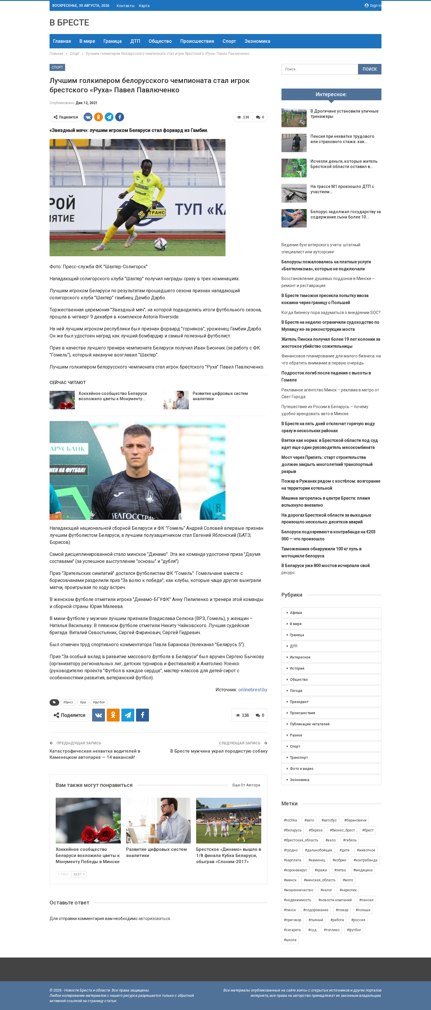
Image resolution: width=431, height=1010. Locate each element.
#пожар (342, 910)
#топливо (332, 930)
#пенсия (366, 900)
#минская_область (319, 880)
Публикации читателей (310, 724)
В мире (87, 41)
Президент (299, 702)
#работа (337, 920)
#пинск (290, 910)
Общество (160, 41)
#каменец (316, 860)
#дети (344, 850)
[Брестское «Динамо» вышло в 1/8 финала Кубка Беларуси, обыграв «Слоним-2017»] (228, 820)
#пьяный (315, 920)
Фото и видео (301, 769)
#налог (326, 890)
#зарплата (292, 860)
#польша (363, 910)
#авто (309, 820)
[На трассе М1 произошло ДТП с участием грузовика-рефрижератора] (294, 193)
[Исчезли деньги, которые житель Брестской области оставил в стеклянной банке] (294, 168)
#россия (358, 920)
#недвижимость (297, 900)
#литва (340, 870)
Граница (112, 41)
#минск (290, 880)
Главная (62, 41)
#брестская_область (301, 840)
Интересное (300, 657)
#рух (83, 702)
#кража (321, 870)
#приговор (292, 920)
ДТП (135, 41)
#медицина (363, 870)
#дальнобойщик (318, 850)
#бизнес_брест (342, 830)
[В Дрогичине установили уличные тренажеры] (294, 117)
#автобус (329, 820)
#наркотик (348, 890)
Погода (296, 691)
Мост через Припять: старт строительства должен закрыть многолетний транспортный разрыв (327, 464)
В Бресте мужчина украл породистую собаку (218, 751)
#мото (348, 880)
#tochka (290, 820)
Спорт (229, 41)
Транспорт (299, 758)
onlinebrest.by (252, 689)
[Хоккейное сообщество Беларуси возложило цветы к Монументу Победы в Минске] (62, 400)
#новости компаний (335, 900)
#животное (366, 850)
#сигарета (292, 930)
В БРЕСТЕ (69, 22)
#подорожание (315, 910)
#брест (68, 702)
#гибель (350, 840)
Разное (296, 735)
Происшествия (197, 41)
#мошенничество (298, 890)
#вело (330, 840)
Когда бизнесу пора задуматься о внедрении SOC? (331, 312)
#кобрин (339, 860)
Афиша (296, 613)
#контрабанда (365, 860)
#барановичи (355, 820)
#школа (290, 940)
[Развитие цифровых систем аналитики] (176, 400)
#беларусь (292, 830)
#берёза (316, 830)
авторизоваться (154, 918)
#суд (312, 930)
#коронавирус (295, 870)
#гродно (291, 850)
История (297, 668)
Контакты (126, 6)
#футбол (99, 702)
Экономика (257, 41)
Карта (144, 6)
